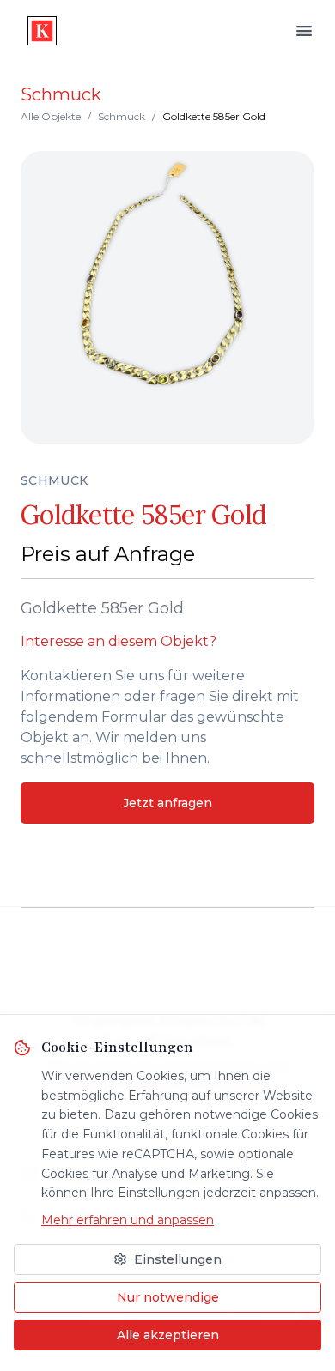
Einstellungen (178, 1259)
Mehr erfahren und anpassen (127, 1220)
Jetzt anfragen (167, 803)
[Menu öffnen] (304, 31)
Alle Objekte (51, 116)
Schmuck (121, 116)
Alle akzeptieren (168, 1335)
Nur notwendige (168, 1297)
